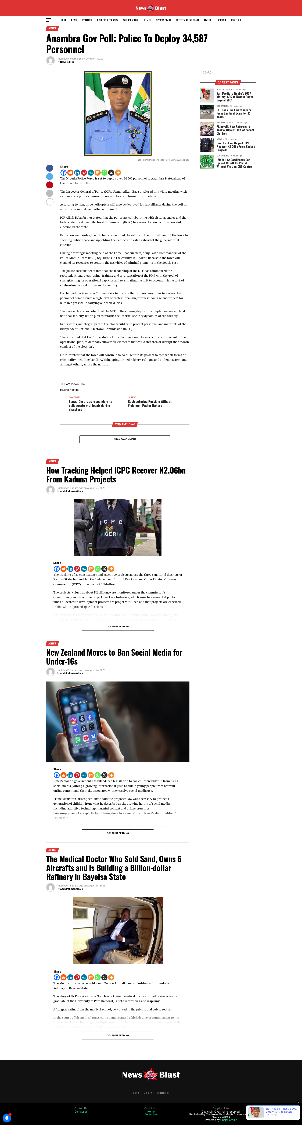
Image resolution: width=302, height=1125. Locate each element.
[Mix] (98, 173)
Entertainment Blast (187, 20)
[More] (118, 173)
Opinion (221, 20)
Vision (136, 1093)
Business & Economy (107, 20)
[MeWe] (91, 173)
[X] (111, 173)
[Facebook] (63, 173)
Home (63, 20)
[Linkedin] (77, 173)
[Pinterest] (84, 173)
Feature (208, 20)
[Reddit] (70, 173)
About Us (236, 20)
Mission (148, 1093)
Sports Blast (163, 20)
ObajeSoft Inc (228, 1120)
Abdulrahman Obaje (71, 491)
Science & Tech (131, 20)
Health (147, 20)
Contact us (81, 1111)
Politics (87, 20)
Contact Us (163, 1093)
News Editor (67, 62)
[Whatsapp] (104, 173)
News (74, 20)
